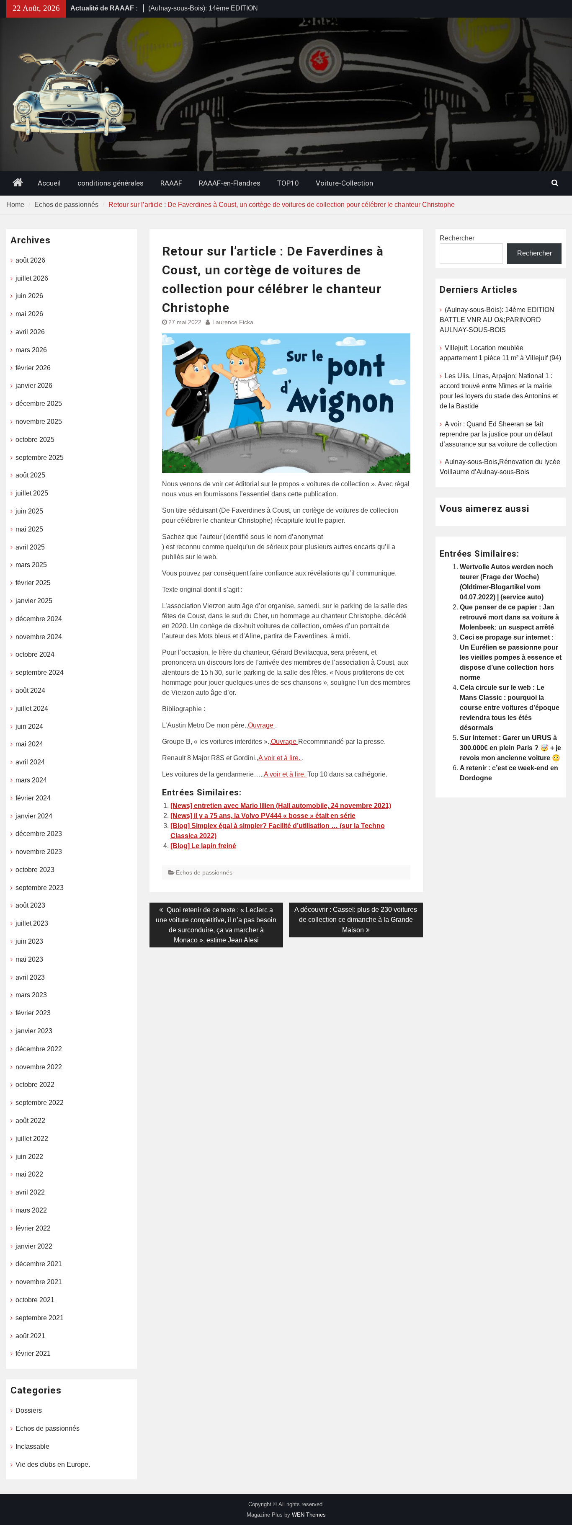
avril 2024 (30, 762)
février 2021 (33, 1353)
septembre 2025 (39, 457)
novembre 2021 (38, 1281)
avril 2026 (30, 331)
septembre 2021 (39, 1317)
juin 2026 (29, 295)
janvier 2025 (33, 600)
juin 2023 (29, 941)
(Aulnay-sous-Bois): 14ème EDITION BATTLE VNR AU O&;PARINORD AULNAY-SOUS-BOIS (497, 319)
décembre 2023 (38, 833)
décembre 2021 (38, 1263)
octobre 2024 (34, 654)
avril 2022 (30, 1192)
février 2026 (33, 368)
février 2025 (33, 582)
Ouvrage (261, 725)
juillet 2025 (31, 493)
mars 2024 (31, 780)
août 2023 (30, 905)
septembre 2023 (39, 887)
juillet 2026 (31, 278)
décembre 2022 (38, 1049)
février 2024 (33, 798)
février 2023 (33, 1013)
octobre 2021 (34, 1299)
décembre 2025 (38, 403)
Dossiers (28, 1410)
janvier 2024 (33, 816)
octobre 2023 (34, 869)
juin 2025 (29, 511)
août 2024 (30, 690)
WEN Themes (309, 1515)
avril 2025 (30, 547)
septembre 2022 (39, 1102)
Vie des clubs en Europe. (52, 1464)
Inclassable (32, 1446)
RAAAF (171, 183)
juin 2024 (29, 726)
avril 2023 (30, 977)
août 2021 (30, 1335)
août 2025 (30, 475)
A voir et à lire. (280, 757)
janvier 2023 (33, 1031)
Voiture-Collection (344, 183)
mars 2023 (31, 995)
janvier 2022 (33, 1246)
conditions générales (110, 183)
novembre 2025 (38, 421)
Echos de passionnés (204, 872)
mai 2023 (29, 959)
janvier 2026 (33, 385)
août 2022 (30, 1120)
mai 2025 (29, 529)
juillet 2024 (31, 708)
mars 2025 (31, 564)
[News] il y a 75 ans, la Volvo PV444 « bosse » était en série (263, 815)
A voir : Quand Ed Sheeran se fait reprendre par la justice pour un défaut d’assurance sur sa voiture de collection (498, 434)
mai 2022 (29, 1174)
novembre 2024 (38, 636)
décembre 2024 (38, 618)
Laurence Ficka (232, 322)
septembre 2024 (39, 672)
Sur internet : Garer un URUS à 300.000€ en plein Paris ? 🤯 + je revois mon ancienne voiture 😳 (510, 747)
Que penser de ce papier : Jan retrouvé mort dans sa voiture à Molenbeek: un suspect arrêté (509, 617)
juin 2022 (29, 1156)
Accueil (49, 183)
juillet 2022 (31, 1138)
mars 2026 (31, 350)
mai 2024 (29, 744)
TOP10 (288, 183)
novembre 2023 (38, 851)
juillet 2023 (31, 923)
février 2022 (33, 1228)
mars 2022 (31, 1210)
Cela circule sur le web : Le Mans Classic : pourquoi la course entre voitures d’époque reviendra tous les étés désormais (509, 707)
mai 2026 (29, 313)
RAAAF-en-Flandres (229, 183)
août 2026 (30, 260)
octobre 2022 (34, 1084)
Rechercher (457, 238)
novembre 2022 (38, 1067)
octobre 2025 (34, 439)
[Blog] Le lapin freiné (203, 845)
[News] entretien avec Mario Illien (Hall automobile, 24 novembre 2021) (280, 805)
